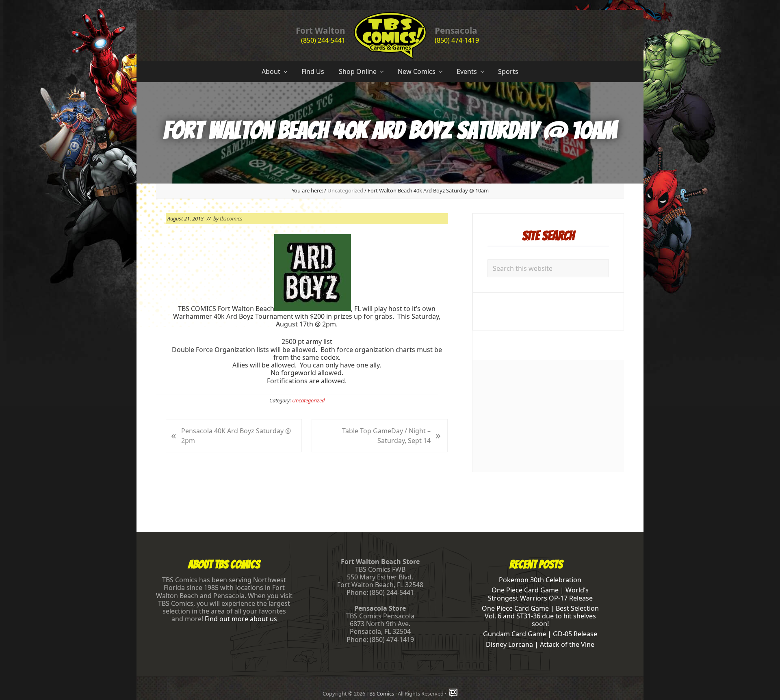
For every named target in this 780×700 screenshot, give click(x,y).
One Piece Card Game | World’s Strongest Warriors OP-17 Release (540, 593)
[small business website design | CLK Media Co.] (453, 693)
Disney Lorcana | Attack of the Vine (540, 644)
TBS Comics (380, 693)
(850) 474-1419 (457, 40)
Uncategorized (308, 400)
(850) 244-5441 (323, 40)
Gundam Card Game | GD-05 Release (540, 633)
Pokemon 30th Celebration (540, 579)
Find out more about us (241, 618)
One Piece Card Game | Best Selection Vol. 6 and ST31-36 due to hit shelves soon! (540, 616)
